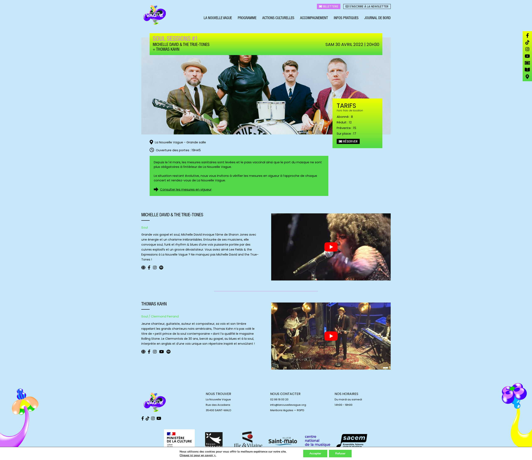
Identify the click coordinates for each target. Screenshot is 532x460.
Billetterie (330, 6)
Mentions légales (281, 410)
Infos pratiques (346, 18)
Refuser (340, 453)
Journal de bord (377, 18)
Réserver (350, 141)
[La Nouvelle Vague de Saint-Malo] (154, 15)
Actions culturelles (278, 18)
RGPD (300, 410)
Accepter (315, 453)
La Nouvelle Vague (218, 18)
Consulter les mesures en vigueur (186, 189)
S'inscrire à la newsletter (368, 6)
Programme (247, 18)
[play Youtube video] (331, 246)
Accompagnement (314, 18)
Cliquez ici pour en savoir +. (198, 455)
